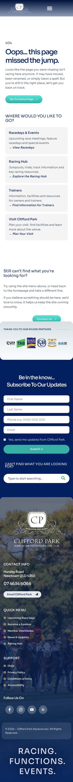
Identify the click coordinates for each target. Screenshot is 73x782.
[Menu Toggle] (49, 8)
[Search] (63, 478)
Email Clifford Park (19, 594)
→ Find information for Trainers (32, 205)
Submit (36, 449)
